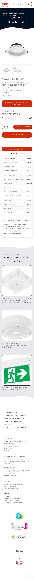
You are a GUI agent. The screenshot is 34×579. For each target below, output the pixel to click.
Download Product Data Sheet (17, 104)
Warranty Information (13, 500)
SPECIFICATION (17, 149)
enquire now (17, 135)
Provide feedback (11, 489)
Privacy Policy (10, 496)
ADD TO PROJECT (22, 127)
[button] (28, 4)
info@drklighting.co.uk (13, 484)
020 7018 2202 (10, 486)
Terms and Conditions (13, 503)
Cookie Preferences (12, 498)
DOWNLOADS (17, 153)
